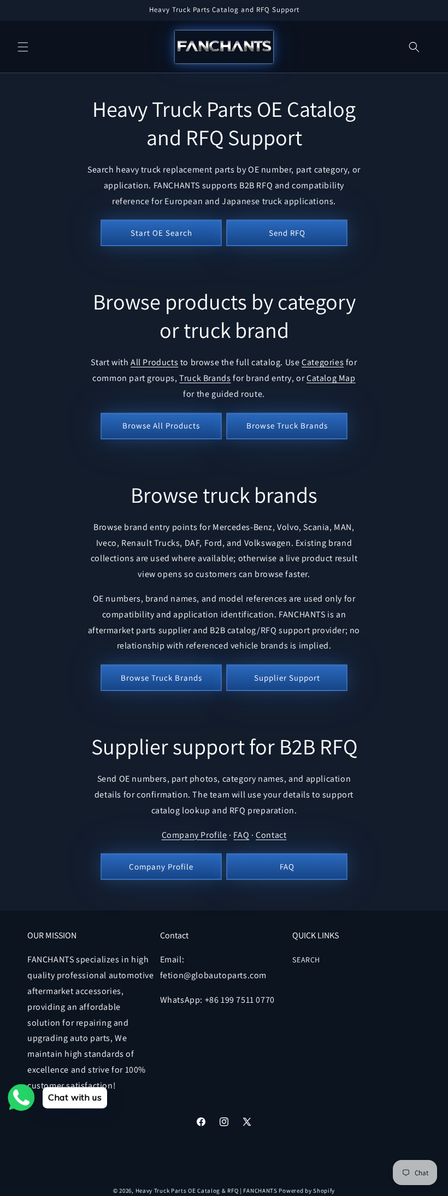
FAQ (241, 835)
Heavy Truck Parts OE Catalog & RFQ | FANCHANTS (206, 1190)
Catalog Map (331, 378)
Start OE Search (161, 233)
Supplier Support (287, 678)
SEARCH (306, 960)
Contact (271, 835)
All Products (154, 362)
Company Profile (194, 835)
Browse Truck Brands (287, 425)
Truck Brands (205, 378)
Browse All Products (161, 425)
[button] (23, 47)
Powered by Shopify (307, 1190)
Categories (323, 362)
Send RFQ (287, 233)
